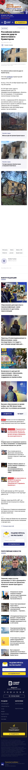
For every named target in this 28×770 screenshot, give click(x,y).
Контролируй (19, 703)
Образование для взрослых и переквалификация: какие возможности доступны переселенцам (12, 308)
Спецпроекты (5, 706)
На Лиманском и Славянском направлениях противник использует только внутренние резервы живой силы (13, 511)
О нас (2, 709)
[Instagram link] (11, 692)
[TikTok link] (23, 692)
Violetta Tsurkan (8, 45)
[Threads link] (20, 692)
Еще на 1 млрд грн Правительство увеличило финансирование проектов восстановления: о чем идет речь (14, 520)
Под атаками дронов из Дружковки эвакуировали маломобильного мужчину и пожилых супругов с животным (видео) (17, 454)
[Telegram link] (14, 692)
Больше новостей (8, 526)
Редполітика (5, 714)
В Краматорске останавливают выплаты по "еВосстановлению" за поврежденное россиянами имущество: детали (13, 443)
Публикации (4, 703)
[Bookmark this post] (26, 27)
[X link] (17, 692)
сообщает (10, 77)
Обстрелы (4, 28)
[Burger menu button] (2, 22)
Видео (3, 711)
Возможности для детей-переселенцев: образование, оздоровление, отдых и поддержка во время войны (12, 374)
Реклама (3, 719)
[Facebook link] (4, 692)
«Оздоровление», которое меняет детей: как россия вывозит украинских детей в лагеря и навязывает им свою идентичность (17, 432)
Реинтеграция (19, 708)
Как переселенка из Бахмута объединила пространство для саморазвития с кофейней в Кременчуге (17, 481)
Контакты (4, 716)
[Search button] (13, 22)
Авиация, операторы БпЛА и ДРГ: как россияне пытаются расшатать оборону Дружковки (12, 501)
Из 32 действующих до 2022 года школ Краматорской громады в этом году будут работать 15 (13, 492)
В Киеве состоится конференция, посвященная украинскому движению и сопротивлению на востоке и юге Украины (13, 421)
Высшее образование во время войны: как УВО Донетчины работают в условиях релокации (13, 406)
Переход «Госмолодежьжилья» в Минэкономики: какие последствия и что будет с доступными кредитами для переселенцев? (13, 341)
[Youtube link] (8, 692)
